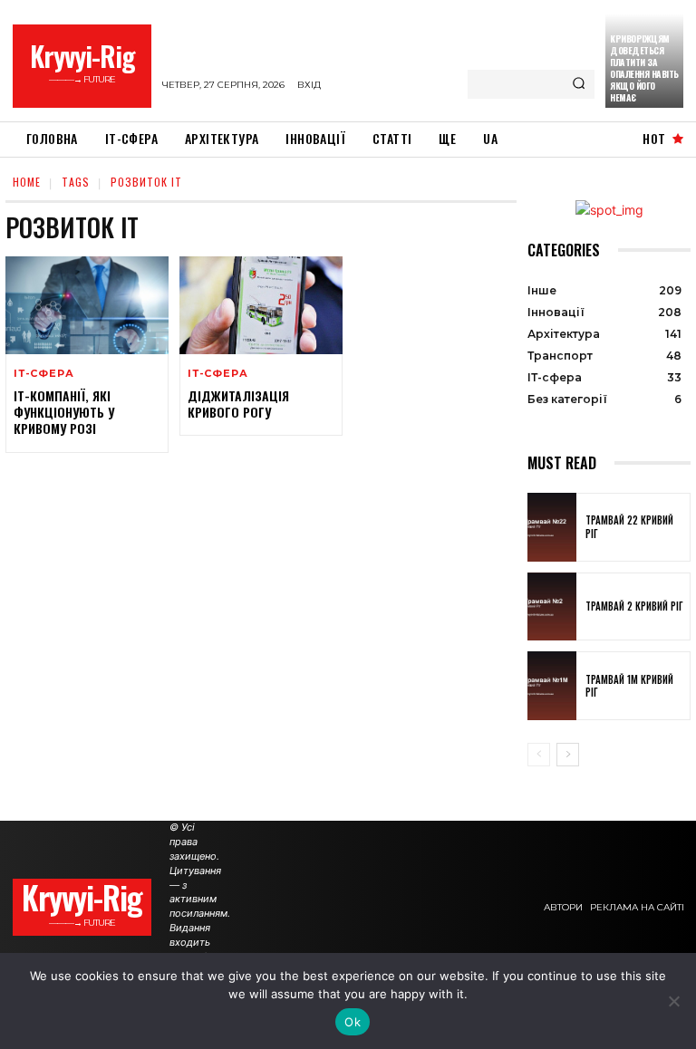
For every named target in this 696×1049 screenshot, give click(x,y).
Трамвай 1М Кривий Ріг (629, 685)
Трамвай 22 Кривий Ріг (629, 526)
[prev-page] (538, 754)
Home (27, 181)
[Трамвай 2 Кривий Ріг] (551, 607)
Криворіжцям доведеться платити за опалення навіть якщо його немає (644, 68)
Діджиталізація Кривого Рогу (238, 403)
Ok (352, 1022)
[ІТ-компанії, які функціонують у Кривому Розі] (87, 305)
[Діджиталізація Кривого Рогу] (261, 305)
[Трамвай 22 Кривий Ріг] (551, 527)
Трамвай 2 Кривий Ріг (634, 606)
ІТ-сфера (43, 374)
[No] (673, 1001)
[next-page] (567, 754)
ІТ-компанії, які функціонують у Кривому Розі (64, 412)
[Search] (578, 84)
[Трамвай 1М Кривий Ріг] (551, 685)
